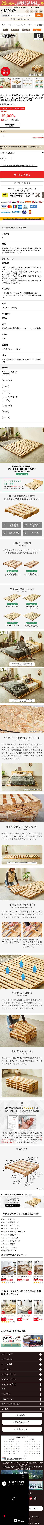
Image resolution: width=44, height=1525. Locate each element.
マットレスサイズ (8, 1379)
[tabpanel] (22, 55)
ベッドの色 (6, 1369)
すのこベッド (15, 1225)
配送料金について (22, 1422)
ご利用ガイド (22, 1415)
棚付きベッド (15, 1235)
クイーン (6, 392)
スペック (15, 30)
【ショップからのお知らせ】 (21, 19)
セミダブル (7, 380)
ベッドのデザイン (8, 1374)
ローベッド (14, 1228)
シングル (6, 375)
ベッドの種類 (7, 1359)
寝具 (3, 1389)
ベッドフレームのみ (17, 1232)
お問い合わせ (22, 1429)
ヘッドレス (14, 1238)
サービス (5, 1409)
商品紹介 (26, 30)
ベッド (4, 1219)
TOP (5, 30)
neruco (14, 1247)
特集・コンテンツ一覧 (10, 1404)
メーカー (5, 1247)
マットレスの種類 (8, 1384)
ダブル (5, 386)
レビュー (37, 30)
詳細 (17, 120)
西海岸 (12, 1244)
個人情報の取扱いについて (29, 1517)
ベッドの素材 (7, 1364)
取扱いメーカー (8, 1399)
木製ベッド (14, 1222)
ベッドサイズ (7, 1354)
